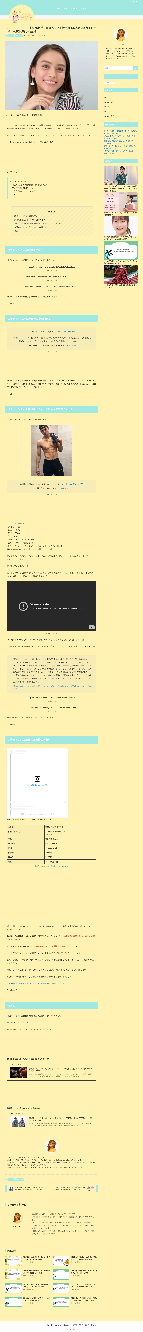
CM (107, 97)
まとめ (17, 231)
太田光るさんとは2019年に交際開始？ (29, 220)
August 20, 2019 (69, 345)
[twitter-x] (130, 1)
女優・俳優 (19, 35)
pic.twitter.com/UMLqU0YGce (73, 484)
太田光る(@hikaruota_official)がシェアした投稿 (37, 814)
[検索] (136, 1)
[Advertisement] (51, 156)
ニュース (10, 35)
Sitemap (94, 1325)
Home (48, 1325)
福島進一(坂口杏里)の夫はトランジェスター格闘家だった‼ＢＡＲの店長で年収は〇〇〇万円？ (60, 1070)
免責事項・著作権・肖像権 (80, 1325)
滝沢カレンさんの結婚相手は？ (26, 216)
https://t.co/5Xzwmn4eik (66, 332)
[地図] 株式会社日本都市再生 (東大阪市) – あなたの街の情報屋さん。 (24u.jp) (37, 983)
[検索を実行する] (135, 68)
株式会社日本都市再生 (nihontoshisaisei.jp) (54, 866)
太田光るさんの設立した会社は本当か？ (30, 227)
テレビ (108, 111)
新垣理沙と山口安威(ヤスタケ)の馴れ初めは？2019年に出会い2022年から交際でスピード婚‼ (60, 1119)
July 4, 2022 (65, 488)
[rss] (133, 1)
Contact (66, 1325)
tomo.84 (17, 1226)
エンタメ (109, 102)
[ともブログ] (27, 17)
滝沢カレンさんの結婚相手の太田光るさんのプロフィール (37, 223)
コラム (108, 107)
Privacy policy (57, 1325)
